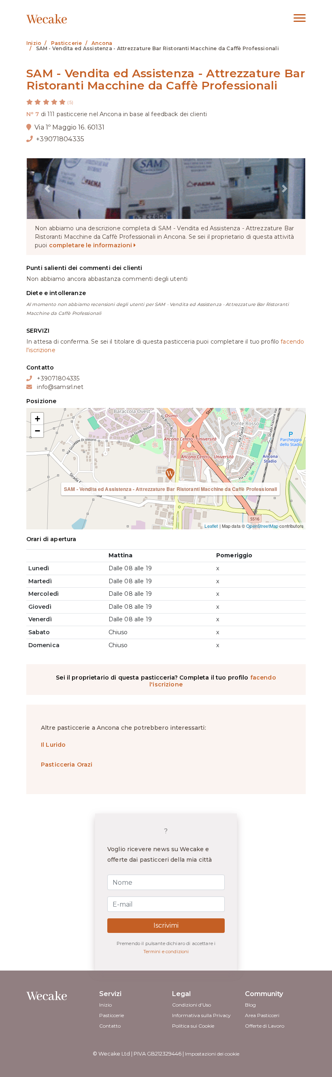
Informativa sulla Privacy (201, 1015)
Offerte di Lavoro (264, 1026)
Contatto (110, 1026)
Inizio (105, 1005)
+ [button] (37, 419)
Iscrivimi (166, 925)
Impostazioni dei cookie (212, 1054)
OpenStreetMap (262, 526)
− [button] (37, 431)
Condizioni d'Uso (191, 1005)
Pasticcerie (111, 1015)
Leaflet (211, 526)
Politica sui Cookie (193, 1026)
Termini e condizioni (166, 951)
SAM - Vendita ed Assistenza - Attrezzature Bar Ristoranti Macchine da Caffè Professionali (170, 489)
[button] (47, 188)
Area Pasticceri (262, 1015)
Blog (250, 1005)
